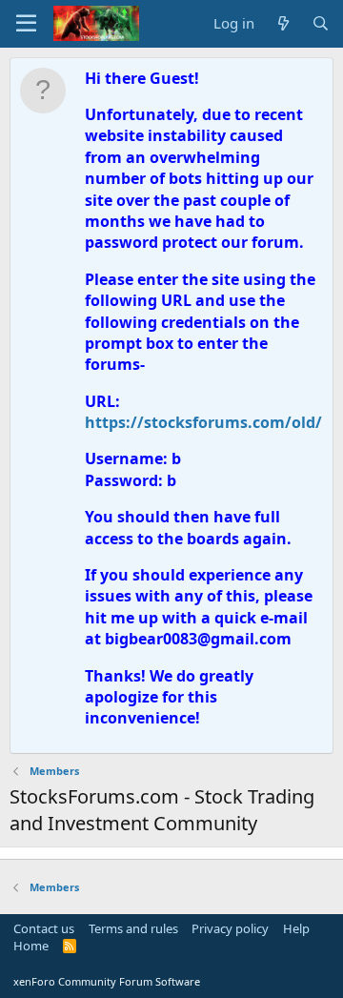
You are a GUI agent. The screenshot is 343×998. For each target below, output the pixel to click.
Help (296, 928)
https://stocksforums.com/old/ (203, 422)
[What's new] (282, 23)
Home (31, 945)
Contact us (43, 928)
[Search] (320, 23)
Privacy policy (230, 928)
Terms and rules (133, 928)
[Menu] (26, 24)
